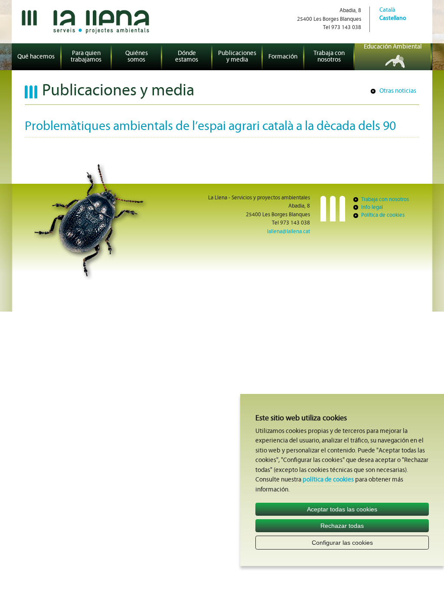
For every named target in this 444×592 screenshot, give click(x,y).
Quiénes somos (136, 56)
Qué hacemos (36, 57)
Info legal (372, 207)
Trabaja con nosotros (329, 56)
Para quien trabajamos (86, 56)
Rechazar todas (342, 525)
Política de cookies (383, 215)
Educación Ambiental (393, 47)
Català (387, 10)
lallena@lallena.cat (288, 231)
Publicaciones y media (237, 56)
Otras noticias (397, 91)
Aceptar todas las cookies (342, 509)
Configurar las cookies (342, 542)
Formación (282, 57)
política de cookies (328, 480)
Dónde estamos (186, 56)
